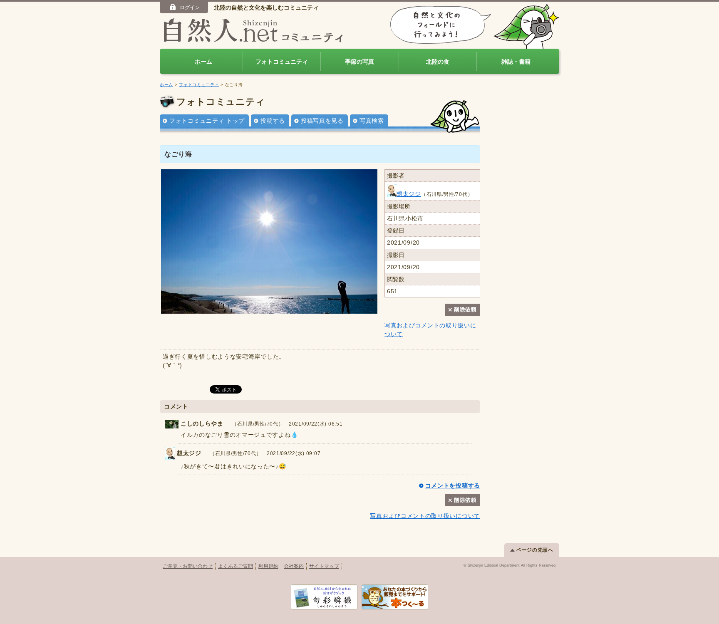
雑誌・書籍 (516, 61)
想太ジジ (409, 194)
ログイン (190, 7)
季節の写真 (359, 61)
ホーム (203, 61)
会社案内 (294, 566)
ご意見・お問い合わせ (188, 566)
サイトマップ (324, 566)
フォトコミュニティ (281, 61)
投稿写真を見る (322, 120)
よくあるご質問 (235, 566)
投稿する (272, 120)
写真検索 (372, 120)
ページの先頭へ (534, 550)
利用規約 (268, 566)
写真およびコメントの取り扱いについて (425, 516)
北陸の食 (437, 61)
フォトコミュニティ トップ (207, 120)
